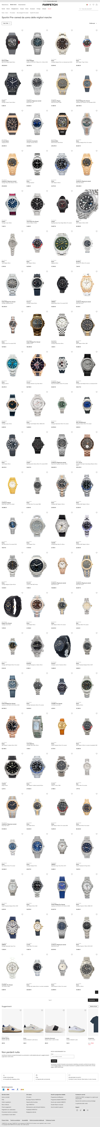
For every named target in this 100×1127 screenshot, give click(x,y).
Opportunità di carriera (32, 1102)
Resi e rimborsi (5, 1104)
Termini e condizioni (15, 1120)
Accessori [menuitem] (32, 8)
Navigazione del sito (31, 1112)
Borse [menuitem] (26, 8)
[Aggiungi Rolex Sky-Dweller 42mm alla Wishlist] (47, 793)
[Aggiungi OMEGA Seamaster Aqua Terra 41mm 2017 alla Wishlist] (71, 834)
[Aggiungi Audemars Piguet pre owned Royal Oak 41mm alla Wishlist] (47, 70)
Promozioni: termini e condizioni (9, 1112)
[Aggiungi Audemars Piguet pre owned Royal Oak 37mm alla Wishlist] (71, 552)
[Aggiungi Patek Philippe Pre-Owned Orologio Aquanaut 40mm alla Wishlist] (22, 271)
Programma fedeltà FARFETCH (58, 1099)
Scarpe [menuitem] (22, 8)
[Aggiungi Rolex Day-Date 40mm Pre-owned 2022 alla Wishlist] (22, 512)
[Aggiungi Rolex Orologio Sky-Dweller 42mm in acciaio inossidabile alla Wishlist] (47, 954)
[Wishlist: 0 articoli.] (93, 4)
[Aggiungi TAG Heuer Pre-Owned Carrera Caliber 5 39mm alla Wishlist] (47, 191)
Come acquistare (8, 1077)
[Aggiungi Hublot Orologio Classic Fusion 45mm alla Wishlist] (22, 70)
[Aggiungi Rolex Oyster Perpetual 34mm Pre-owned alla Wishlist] (71, 713)
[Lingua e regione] (87, 4)
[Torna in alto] (96, 992)
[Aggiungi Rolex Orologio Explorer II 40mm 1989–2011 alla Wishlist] (96, 874)
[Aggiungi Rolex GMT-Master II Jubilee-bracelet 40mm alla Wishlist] (47, 753)
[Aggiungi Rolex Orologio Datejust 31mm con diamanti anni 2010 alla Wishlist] (71, 30)
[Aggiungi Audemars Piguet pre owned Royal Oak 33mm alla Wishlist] (96, 552)
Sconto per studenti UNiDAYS (58, 1102)
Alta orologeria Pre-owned (22, 12)
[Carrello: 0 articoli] (96, 4)
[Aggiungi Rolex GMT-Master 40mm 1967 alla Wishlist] (47, 874)
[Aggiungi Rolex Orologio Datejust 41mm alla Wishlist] (47, 834)
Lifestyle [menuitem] (44, 8)
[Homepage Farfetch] (50, 5)
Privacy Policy (57, 1065)
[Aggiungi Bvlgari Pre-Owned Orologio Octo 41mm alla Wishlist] (22, 593)
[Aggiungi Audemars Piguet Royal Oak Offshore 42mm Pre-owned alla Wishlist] (71, 352)
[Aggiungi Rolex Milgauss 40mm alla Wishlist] (71, 231)
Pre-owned (12, 12)
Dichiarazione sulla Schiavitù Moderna (35, 1107)
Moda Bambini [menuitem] (21, 4)
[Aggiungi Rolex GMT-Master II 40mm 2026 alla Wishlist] (96, 191)
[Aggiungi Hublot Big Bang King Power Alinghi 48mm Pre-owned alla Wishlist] (71, 191)
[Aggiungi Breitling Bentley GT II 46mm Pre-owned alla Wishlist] (96, 231)
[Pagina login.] (90, 4)
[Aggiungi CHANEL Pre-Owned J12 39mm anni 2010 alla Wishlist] (71, 673)
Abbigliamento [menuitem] (14, 8)
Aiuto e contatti (5, 1097)
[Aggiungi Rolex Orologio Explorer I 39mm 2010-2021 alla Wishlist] (96, 914)
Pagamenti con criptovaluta (8, 1109)
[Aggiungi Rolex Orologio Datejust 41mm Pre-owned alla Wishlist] (96, 110)
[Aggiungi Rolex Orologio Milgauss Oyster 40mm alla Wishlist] (22, 552)
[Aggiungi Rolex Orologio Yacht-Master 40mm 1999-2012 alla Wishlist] (47, 392)
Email (52, 1054)
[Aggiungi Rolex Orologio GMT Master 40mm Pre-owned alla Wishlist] (22, 633)
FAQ (37, 1077)
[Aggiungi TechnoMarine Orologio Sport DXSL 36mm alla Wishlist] (47, 713)
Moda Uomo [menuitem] (13, 4)
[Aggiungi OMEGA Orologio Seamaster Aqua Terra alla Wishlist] (22, 914)
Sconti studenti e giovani (57, 1107)
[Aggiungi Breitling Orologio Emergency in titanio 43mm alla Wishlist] (47, 633)
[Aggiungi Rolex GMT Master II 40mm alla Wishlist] (47, 231)
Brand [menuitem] (8, 8)
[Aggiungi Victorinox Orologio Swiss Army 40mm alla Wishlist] (71, 311)
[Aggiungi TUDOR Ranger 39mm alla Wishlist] (22, 753)
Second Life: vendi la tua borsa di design (85, 1100)
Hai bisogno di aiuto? (75, 1077)
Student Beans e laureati (57, 1104)
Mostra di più (93, 1006)
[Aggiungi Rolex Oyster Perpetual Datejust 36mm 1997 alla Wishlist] (22, 874)
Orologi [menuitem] (38, 8)
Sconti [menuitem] (49, 8)
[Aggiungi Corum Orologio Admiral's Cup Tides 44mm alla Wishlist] (47, 352)
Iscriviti (54, 1060)
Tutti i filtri (5, 23)
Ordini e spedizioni (6, 1102)
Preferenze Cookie (50, 1120)
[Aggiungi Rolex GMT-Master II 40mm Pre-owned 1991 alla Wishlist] (71, 793)
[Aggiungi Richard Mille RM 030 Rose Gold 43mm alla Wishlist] (71, 110)
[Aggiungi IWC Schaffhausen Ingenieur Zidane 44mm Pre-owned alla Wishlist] (96, 392)
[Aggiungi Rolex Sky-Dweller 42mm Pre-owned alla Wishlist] (22, 834)
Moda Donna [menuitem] (5, 4)
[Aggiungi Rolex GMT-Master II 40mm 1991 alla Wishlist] (96, 311)
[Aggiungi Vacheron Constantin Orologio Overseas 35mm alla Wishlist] (47, 110)
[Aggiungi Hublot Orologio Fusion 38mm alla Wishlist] (22, 191)
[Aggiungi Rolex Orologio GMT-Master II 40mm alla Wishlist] (71, 472)
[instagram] (77, 1110)
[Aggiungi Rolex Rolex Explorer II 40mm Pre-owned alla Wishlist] (71, 954)
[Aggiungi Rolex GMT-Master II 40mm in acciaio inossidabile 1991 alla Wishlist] (96, 713)
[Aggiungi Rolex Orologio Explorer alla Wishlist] (47, 151)
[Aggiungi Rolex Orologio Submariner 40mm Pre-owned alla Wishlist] (71, 392)
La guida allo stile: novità (81, 1103)
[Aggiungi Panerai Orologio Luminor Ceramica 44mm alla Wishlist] (71, 633)
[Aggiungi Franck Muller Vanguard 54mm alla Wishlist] (22, 110)
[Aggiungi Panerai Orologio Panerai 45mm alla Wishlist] (47, 271)
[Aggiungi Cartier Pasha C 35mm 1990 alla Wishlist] (71, 753)
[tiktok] (80, 1110)
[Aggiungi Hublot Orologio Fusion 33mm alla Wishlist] (22, 392)
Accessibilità (25, 1120)
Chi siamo (28, 1097)
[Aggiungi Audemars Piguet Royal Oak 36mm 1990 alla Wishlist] (71, 70)
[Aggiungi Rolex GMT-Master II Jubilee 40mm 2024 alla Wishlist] (22, 713)
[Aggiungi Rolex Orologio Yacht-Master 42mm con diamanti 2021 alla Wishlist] (96, 352)
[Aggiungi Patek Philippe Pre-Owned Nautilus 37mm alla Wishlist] (47, 311)
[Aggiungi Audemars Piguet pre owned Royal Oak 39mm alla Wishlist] (96, 151)
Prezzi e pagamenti (6, 1107)
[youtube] (87, 1110)
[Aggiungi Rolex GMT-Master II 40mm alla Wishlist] (71, 151)
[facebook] (84, 1110)
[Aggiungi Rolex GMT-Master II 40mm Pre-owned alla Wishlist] (71, 593)
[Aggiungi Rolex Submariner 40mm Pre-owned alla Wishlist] (96, 793)
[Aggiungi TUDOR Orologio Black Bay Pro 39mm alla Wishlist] (71, 512)
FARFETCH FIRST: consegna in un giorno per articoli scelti (86, 1098)
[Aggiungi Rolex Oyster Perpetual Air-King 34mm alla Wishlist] (96, 834)
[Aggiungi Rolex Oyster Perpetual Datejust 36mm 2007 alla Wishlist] (96, 633)
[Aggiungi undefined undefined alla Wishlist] (20, 1010)
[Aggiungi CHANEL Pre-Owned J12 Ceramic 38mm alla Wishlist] (22, 954)
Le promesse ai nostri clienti (8, 1114)
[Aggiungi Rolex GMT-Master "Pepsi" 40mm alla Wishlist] (96, 30)
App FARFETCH (30, 1104)
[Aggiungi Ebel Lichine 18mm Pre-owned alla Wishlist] (96, 753)
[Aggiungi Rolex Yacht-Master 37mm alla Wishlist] (47, 512)
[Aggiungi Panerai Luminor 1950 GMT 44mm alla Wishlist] (47, 552)
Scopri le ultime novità (52, 1)
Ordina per (92, 23)
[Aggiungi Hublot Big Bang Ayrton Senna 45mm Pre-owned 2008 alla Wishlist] (47, 432)
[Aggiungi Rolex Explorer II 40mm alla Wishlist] (96, 954)
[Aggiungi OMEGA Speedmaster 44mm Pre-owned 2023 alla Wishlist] (71, 271)
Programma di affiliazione (57, 1097)
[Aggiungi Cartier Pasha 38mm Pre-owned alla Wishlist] (47, 914)
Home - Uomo (5, 12)
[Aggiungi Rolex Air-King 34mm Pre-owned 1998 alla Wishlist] (47, 472)
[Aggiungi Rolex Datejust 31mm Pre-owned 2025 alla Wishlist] (22, 311)
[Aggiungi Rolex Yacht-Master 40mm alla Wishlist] (22, 432)
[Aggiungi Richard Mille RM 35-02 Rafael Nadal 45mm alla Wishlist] (22, 30)
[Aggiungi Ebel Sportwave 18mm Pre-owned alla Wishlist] (96, 593)
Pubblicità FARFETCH (31, 1109)
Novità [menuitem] (3, 8)
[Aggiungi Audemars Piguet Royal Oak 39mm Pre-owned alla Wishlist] (22, 472)
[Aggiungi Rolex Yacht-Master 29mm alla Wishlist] (22, 231)
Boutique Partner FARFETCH (33, 1099)
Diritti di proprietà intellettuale (37, 1120)
